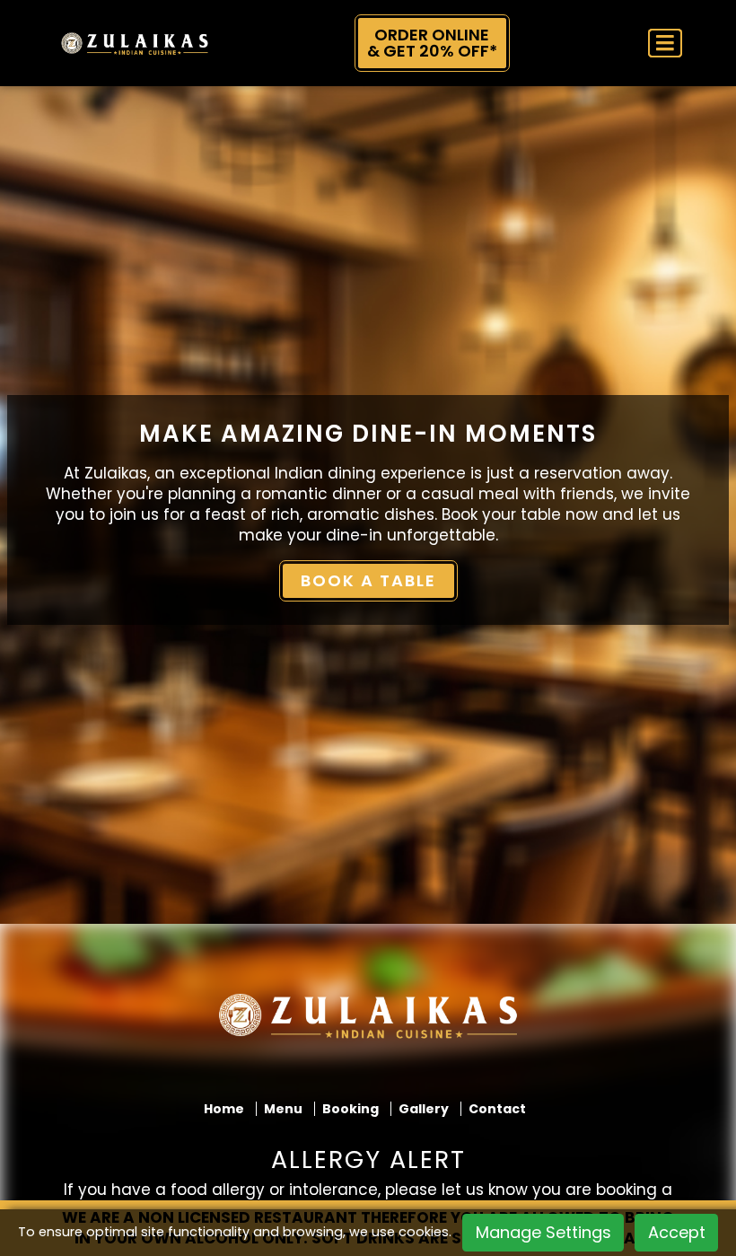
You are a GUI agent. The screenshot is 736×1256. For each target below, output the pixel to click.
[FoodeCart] (368, 1023)
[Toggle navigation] (665, 43)
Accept (676, 1232)
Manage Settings (543, 1232)
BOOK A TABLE (368, 580)
